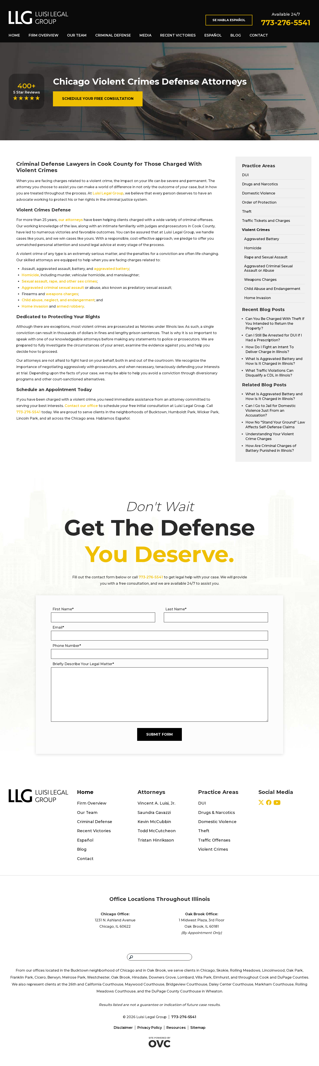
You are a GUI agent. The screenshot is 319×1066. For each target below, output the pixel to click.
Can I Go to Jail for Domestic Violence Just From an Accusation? (270, 410)
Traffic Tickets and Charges (266, 221)
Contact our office (81, 406)
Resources (176, 1028)
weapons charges (62, 294)
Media (145, 35)
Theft (247, 211)
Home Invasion (257, 298)
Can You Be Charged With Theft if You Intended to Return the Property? (274, 323)
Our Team (77, 35)
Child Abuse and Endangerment (272, 289)
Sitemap (198, 1028)
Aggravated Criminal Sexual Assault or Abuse (268, 268)
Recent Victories (178, 35)
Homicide (30, 275)
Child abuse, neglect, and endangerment (58, 300)
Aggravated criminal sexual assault (53, 288)
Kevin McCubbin (154, 821)
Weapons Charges (260, 280)
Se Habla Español (228, 20)
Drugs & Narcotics (216, 812)
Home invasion (35, 306)
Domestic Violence (258, 193)
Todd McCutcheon (157, 830)
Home (14, 35)
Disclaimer (123, 1028)
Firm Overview (43, 35)
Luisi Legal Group (108, 193)
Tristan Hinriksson (156, 840)
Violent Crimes (256, 230)
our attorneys (70, 220)
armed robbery (70, 306)
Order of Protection (259, 202)
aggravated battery (111, 269)
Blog (235, 35)
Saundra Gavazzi (154, 812)
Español (213, 35)
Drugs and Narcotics (260, 184)
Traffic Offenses (214, 840)
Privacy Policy (149, 1028)
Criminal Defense (113, 35)
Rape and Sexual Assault (266, 257)
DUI (245, 175)
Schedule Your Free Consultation (97, 99)
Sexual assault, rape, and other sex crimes (59, 281)
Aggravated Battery (261, 239)
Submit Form (159, 734)
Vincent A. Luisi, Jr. (156, 803)
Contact (259, 35)
